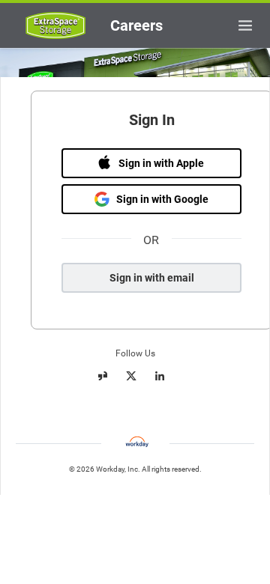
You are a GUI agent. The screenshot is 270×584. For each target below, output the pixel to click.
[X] (131, 375)
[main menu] (245, 25)
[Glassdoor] (102, 375)
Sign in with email (152, 278)
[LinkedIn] (159, 375)
